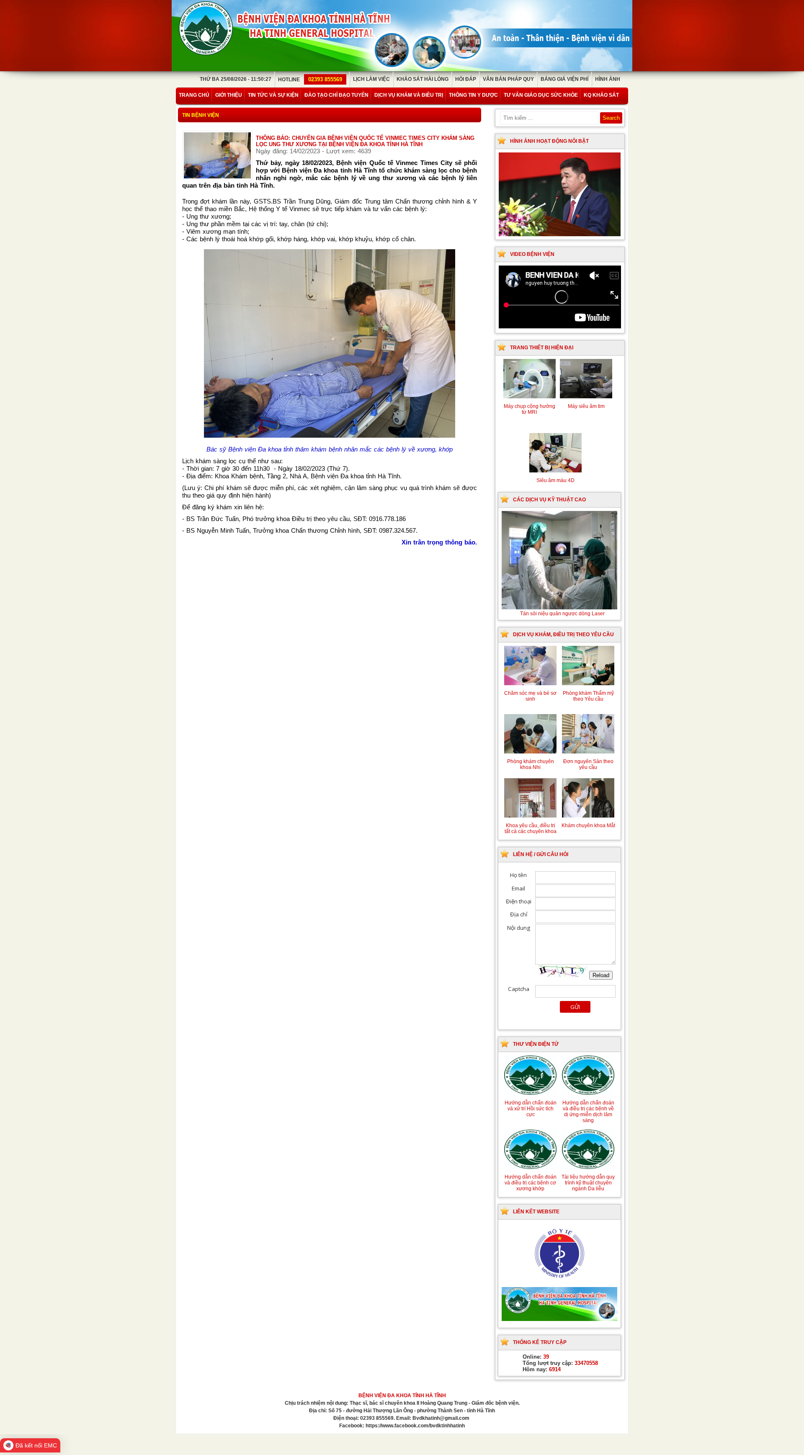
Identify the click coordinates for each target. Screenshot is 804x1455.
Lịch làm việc (371, 79)
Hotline (310, 80)
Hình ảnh (607, 79)
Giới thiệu (228, 95)
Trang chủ (194, 95)
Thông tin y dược (473, 95)
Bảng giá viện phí (564, 79)
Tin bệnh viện (200, 115)
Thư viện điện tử (536, 1044)
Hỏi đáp (465, 79)
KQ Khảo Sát (601, 95)
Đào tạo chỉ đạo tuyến (336, 95)
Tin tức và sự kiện (273, 95)
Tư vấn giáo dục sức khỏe (541, 95)
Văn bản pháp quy (508, 79)
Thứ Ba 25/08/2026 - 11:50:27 (235, 79)
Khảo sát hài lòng (422, 79)
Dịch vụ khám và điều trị (408, 95)
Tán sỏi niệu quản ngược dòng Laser (562, 614)
